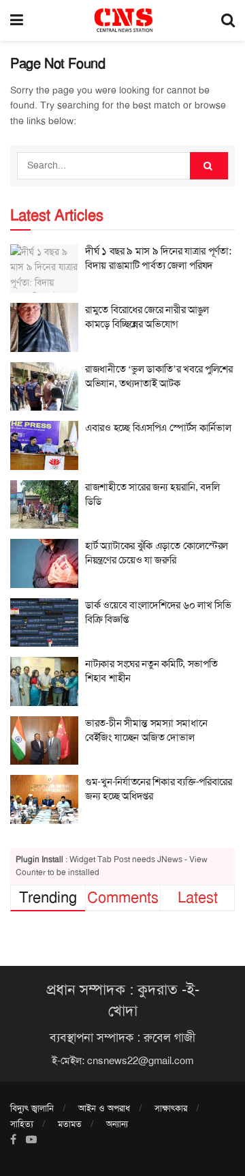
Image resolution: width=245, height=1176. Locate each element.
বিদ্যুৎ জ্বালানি (32, 1108)
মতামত (70, 1124)
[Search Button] (209, 165)
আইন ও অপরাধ (104, 1108)
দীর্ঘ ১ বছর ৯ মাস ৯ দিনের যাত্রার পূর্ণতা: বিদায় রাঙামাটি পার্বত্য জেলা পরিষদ (158, 258)
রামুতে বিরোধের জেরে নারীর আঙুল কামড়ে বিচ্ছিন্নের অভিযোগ (146, 317)
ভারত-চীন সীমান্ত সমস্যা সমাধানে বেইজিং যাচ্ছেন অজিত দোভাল (146, 730)
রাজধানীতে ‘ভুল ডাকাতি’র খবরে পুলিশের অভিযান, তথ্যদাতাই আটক (159, 376)
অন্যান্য (117, 1124)
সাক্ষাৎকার (170, 1108)
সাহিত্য (21, 1124)
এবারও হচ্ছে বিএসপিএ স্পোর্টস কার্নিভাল (158, 428)
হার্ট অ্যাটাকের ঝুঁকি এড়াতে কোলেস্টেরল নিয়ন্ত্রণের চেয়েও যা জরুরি (156, 553)
